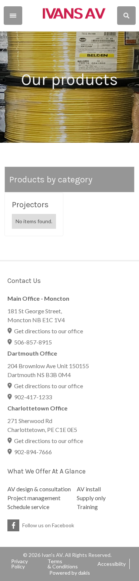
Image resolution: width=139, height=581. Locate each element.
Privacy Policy (19, 564)
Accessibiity (111, 564)
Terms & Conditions (62, 564)
